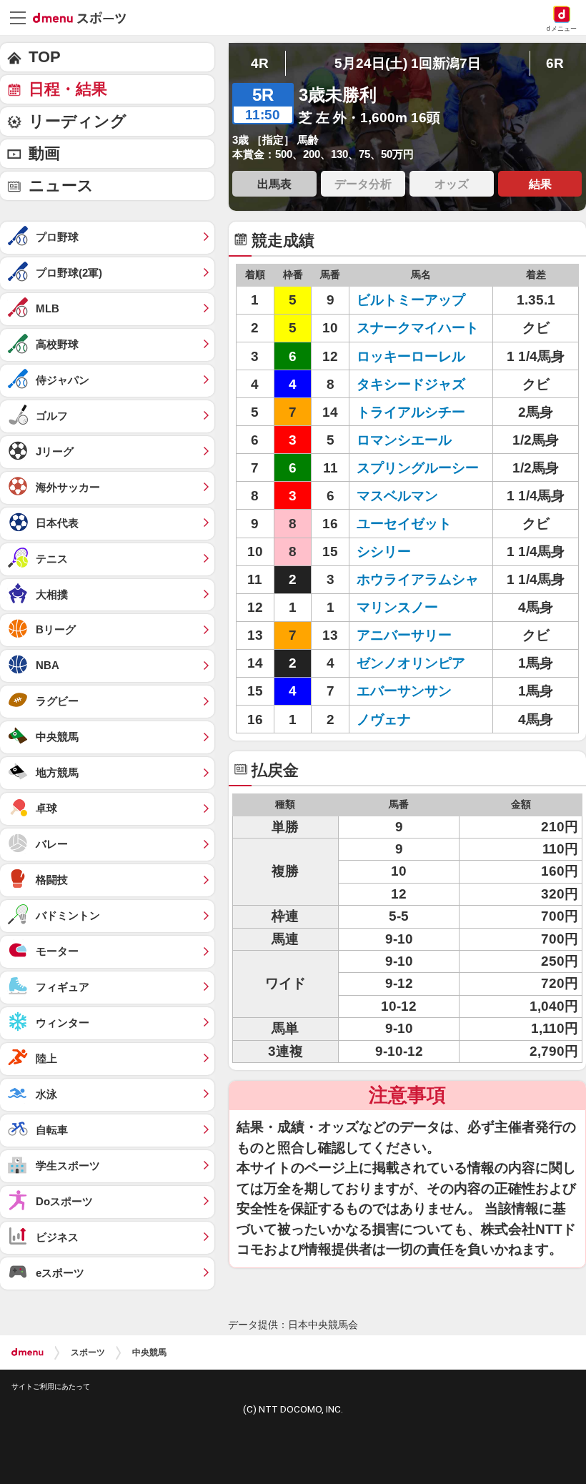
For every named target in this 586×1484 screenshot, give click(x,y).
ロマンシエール (404, 439)
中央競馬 (149, 1352)
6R (555, 63)
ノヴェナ (384, 719)
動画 (44, 153)
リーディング (77, 121)
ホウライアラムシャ (418, 579)
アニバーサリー (404, 635)
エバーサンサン (404, 690)
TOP (45, 57)
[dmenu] (27, 1352)
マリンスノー (397, 607)
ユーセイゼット (404, 523)
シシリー (384, 551)
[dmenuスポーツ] (84, 17)
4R (260, 63)
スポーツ (88, 1352)
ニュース (61, 185)
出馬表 (274, 183)
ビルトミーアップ (411, 299)
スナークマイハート (418, 327)
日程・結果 (68, 89)
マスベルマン (397, 495)
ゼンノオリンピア (411, 663)
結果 (540, 183)
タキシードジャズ (411, 384)
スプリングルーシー (418, 467)
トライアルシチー (411, 412)
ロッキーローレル (411, 356)
